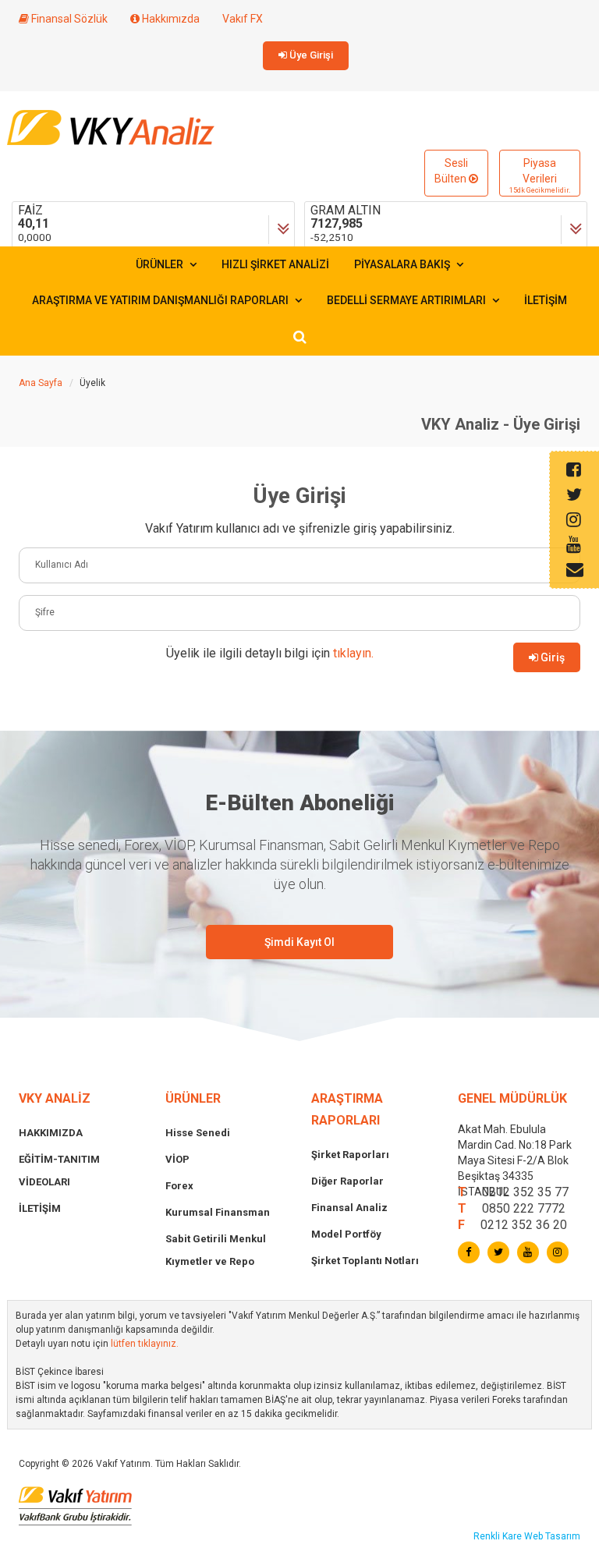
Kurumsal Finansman (217, 1212)
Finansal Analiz (349, 1207)
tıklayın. (353, 653)
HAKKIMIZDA (51, 1133)
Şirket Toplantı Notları (365, 1260)
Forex (179, 1186)
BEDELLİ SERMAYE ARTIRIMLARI (407, 300)
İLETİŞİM (545, 300)
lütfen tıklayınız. (145, 1343)
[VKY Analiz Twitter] (498, 1252)
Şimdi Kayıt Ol (299, 942)
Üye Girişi (310, 55)
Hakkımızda (170, 18)
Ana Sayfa (40, 382)
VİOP (177, 1159)
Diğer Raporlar (347, 1181)
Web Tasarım (552, 1536)
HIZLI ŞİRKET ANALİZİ (275, 264)
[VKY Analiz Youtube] (528, 1252)
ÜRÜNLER (161, 264)
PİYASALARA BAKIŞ (403, 264)
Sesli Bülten (451, 171)
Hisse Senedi (197, 1133)
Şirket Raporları (350, 1154)
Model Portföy (346, 1234)
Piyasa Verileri (539, 175)
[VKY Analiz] (110, 126)
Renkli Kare (498, 1536)
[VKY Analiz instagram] (558, 1252)
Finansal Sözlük (68, 18)
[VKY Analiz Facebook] (469, 1252)
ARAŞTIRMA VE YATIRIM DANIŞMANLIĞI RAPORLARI (161, 300)
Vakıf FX (242, 18)
